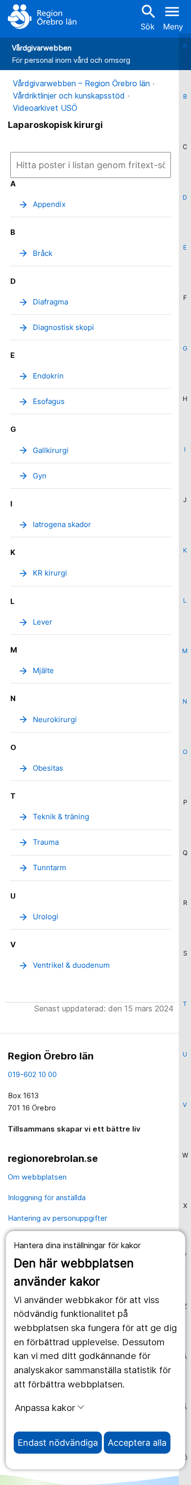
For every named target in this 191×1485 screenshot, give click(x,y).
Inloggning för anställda (47, 1197)
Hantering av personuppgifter (57, 1218)
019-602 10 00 (32, 1074)
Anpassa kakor (45, 1407)
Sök (147, 16)
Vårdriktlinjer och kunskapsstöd (69, 96)
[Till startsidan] (42, 16)
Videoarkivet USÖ (45, 108)
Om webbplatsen (37, 1177)
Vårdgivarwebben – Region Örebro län (81, 83)
